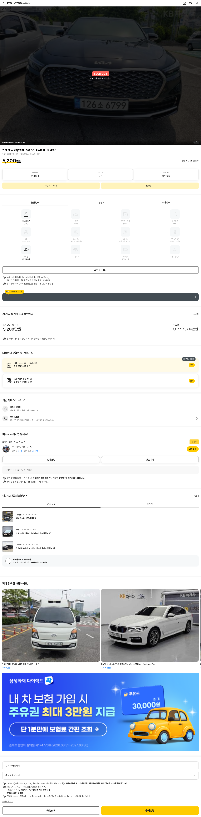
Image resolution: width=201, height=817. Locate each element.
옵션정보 (35, 202)
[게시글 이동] (100, 516)
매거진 (150, 504)
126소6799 (18, 3)
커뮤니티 (51, 504)
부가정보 (166, 202)
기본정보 (100, 202)
